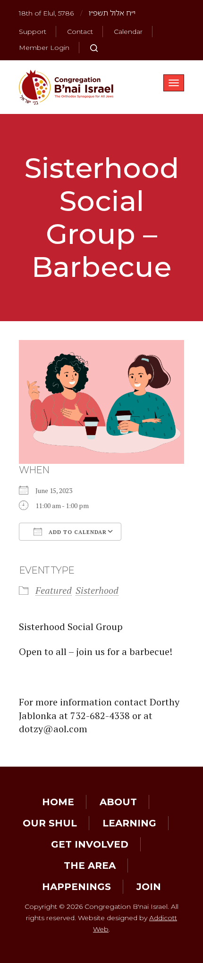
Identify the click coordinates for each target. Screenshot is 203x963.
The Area (90, 865)
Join (148, 886)
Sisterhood (97, 590)
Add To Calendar (77, 532)
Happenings (76, 886)
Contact (80, 31)
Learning (129, 823)
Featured (53, 590)
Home (58, 802)
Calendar (128, 31)
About (118, 802)
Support (32, 31)
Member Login (44, 47)
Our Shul (50, 823)
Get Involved (89, 844)
